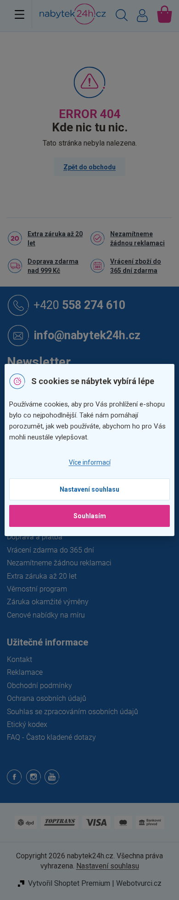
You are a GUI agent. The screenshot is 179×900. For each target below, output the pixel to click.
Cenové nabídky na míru (46, 615)
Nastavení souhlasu (89, 489)
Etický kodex (27, 724)
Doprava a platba (34, 536)
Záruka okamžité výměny (48, 601)
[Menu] (19, 14)
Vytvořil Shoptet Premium (69, 883)
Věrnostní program (37, 589)
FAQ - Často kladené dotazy (51, 737)
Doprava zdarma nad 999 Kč (53, 266)
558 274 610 (79, 304)
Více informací (90, 462)
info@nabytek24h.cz (87, 335)
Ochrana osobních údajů (46, 698)
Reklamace (25, 672)
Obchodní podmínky (39, 685)
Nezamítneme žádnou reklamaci (137, 238)
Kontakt (19, 659)
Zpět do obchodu (89, 167)
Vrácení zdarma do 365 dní (50, 550)
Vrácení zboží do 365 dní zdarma (135, 266)
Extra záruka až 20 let (55, 238)
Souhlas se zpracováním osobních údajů (72, 711)
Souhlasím (89, 516)
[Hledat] (121, 16)
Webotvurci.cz (139, 883)
